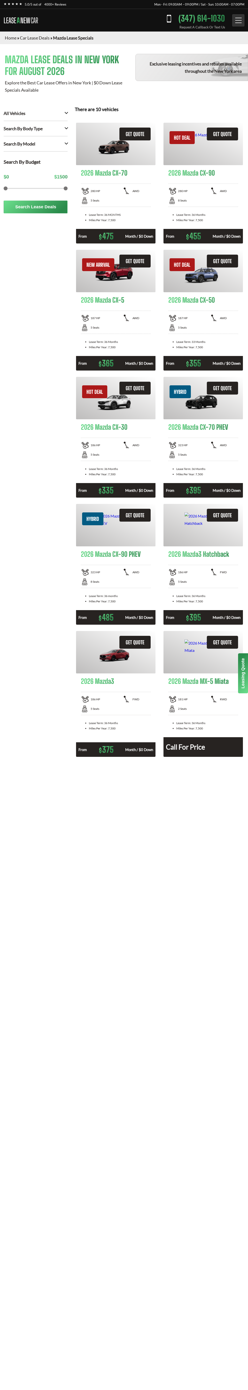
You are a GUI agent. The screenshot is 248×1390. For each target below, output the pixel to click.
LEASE (21, 20)
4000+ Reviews (55, 4)
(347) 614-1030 (201, 18)
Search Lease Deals (35, 206)
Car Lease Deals (35, 37)
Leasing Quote (242, 673)
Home (10, 37)
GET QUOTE (135, 134)
